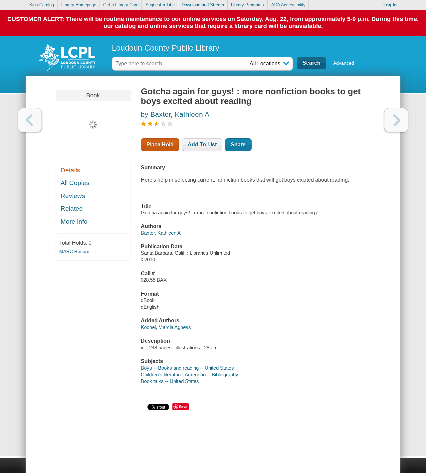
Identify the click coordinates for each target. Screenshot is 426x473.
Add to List (202, 144)
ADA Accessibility (288, 4)
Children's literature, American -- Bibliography (189, 374)
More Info (74, 221)
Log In (390, 4)
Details (70, 170)
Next (396, 120)
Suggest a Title (160, 4)
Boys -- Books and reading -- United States (187, 368)
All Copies (75, 182)
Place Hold (160, 144)
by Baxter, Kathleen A (175, 114)
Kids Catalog (41, 4)
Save (183, 406)
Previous (30, 120)
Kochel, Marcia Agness (166, 327)
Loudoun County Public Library (165, 47)
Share (238, 144)
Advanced (343, 63)
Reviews (73, 195)
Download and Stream (203, 4)
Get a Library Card (120, 4)
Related (72, 208)
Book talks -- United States (170, 381)
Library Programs (247, 4)
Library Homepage (78, 4)
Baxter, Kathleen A (161, 233)
